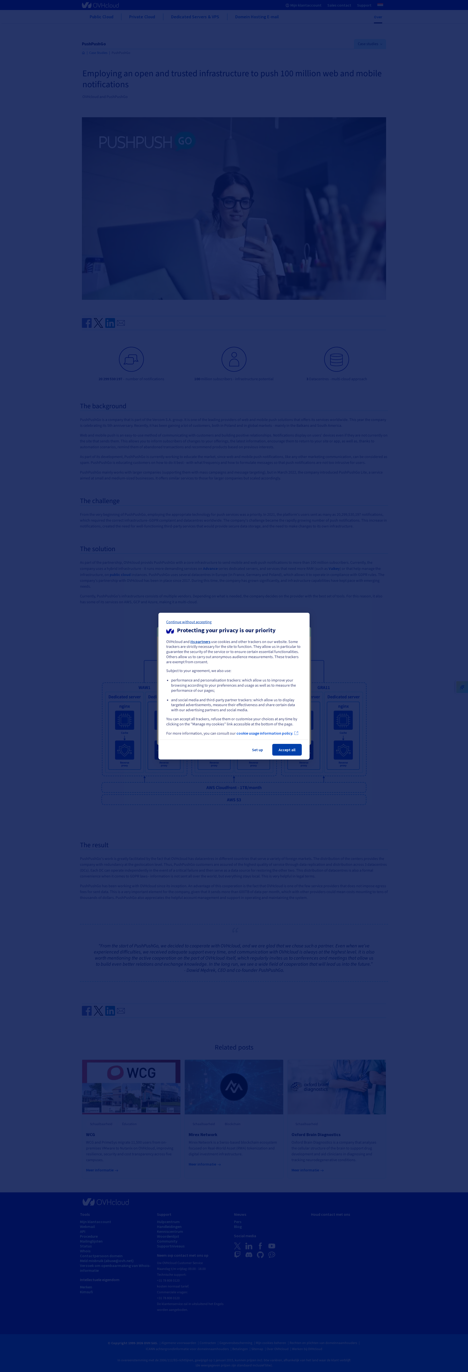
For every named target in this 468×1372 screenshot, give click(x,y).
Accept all (287, 749)
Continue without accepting (189, 621)
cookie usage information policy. (264, 733)
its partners (200, 641)
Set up (257, 749)
